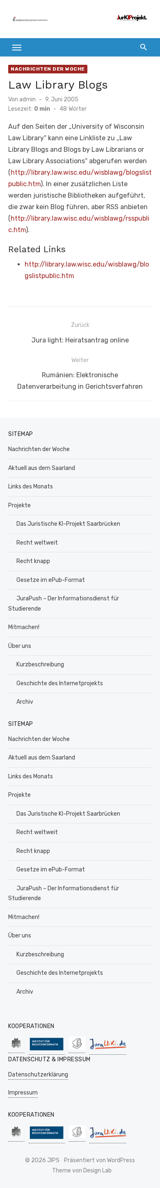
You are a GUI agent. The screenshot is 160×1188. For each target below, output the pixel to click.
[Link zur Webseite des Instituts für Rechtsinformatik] (47, 1050)
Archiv (24, 701)
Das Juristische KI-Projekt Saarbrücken (68, 523)
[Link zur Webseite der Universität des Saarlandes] (16, 1048)
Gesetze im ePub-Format (50, 580)
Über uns (19, 646)
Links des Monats (30, 486)
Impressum (23, 1092)
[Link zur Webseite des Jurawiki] (107, 1050)
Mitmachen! (23, 627)
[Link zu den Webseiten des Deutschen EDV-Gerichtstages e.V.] (77, 1048)
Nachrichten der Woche (48, 69)
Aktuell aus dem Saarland (41, 468)
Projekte (19, 505)
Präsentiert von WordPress (99, 1160)
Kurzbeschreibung (40, 664)
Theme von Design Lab (82, 1170)
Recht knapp (33, 561)
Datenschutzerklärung (38, 1074)
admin (27, 99)
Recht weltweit (37, 542)
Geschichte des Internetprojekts (59, 683)
